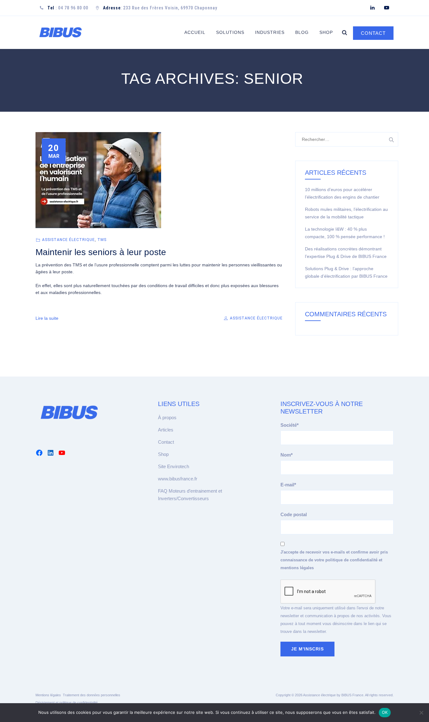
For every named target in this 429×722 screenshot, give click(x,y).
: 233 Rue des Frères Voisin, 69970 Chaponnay (160, 7)
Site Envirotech (173, 466)
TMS (101, 240)
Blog (302, 32)
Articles (165, 429)
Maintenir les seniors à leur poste (100, 252)
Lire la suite (46, 318)
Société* (289, 425)
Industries (270, 32)
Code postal (293, 514)
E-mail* (288, 484)
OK (385, 712)
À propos (167, 417)
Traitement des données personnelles (91, 695)
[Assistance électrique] (60, 32)
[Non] (421, 712)
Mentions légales (48, 695)
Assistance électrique (256, 318)
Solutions (230, 32)
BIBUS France (352, 695)
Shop (326, 32)
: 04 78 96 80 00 (67, 7)
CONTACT (373, 33)
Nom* (286, 454)
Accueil (194, 32)
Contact (166, 442)
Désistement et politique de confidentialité (66, 702)
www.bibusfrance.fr (177, 478)
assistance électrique (68, 240)
